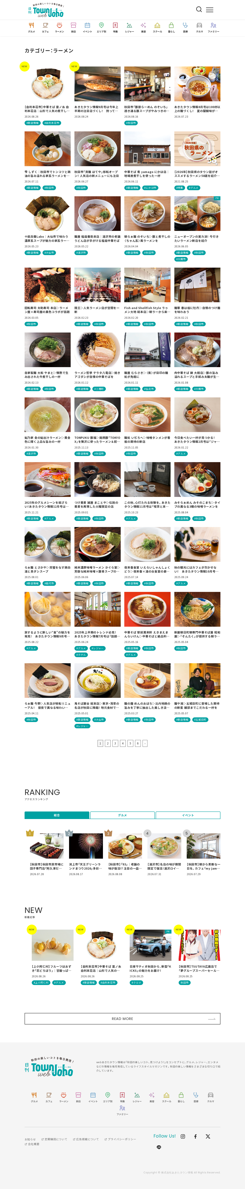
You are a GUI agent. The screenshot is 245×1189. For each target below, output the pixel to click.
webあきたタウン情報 (49, 1066)
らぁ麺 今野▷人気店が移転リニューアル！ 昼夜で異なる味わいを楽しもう (48, 705)
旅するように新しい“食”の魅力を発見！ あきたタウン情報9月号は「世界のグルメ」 (47, 634)
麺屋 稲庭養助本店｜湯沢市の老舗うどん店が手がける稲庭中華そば (97, 238)
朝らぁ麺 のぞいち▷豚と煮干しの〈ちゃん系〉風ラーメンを (147, 238)
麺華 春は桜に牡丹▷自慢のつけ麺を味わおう (197, 310)
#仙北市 (149, 389)
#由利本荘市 (51, 123)
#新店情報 (33, 123)
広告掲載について (87, 1139)
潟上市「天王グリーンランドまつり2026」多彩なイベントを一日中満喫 (85, 866)
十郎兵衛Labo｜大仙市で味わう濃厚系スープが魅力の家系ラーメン (47, 238)
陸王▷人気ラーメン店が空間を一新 (96, 310)
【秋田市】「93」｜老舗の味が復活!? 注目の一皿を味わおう (125, 866)
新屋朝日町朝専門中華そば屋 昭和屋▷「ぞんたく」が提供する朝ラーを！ (197, 634)
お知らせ (30, 1139)
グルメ (122, 815)
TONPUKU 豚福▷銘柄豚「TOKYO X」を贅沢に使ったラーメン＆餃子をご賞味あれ (97, 440)
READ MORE (122, 1018)
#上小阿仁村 (41, 982)
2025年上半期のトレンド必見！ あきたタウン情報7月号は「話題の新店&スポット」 (97, 634)
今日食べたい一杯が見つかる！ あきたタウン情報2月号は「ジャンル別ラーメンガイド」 (197, 440)
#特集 (179, 187)
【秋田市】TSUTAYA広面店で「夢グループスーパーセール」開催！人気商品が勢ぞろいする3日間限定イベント (199, 968)
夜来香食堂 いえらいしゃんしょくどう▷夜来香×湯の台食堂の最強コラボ (147, 569)
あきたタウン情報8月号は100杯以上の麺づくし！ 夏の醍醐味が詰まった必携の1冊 (197, 109)
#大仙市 (49, 252)
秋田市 (185, 982)
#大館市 (181, 259)
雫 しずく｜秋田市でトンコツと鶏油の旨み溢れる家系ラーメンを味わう (48, 174)
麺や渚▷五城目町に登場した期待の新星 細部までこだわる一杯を (197, 705)
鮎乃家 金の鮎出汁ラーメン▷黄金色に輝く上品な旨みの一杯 (47, 440)
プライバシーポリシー (121, 1139)
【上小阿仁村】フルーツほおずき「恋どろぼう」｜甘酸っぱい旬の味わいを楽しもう (51, 968)
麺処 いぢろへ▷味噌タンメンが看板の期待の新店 (147, 440)
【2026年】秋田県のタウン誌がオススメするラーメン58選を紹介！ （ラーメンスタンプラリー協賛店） (197, 174)
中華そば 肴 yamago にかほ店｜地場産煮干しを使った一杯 (146, 174)
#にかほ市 (150, 187)
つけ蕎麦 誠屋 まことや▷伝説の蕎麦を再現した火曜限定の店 (96, 504)
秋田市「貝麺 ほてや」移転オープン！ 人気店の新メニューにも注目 (96, 174)
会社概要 (33, 1144)
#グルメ (193, 187)
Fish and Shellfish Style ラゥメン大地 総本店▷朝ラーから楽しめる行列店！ (147, 310)
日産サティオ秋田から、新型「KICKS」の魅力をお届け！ (150, 968)
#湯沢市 (81, 252)
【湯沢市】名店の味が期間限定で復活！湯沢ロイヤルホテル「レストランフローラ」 (164, 866)
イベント (188, 815)
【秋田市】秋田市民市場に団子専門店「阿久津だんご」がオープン (47, 866)
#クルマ (136, 982)
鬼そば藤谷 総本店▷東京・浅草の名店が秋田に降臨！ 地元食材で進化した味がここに (96, 705)
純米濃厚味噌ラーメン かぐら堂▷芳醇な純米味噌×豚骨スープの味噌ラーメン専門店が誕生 (97, 569)
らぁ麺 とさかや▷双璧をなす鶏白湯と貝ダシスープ (48, 569)
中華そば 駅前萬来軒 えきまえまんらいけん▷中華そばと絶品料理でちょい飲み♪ (146, 634)
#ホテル (81, 654)
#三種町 (99, 389)
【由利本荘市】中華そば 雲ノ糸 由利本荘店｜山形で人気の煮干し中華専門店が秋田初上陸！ (47, 109)
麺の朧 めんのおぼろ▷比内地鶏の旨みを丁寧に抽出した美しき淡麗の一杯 (147, 705)
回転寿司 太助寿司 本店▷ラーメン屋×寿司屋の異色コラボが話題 (47, 310)
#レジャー (98, 648)
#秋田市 (131, 123)
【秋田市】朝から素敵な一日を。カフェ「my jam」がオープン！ (203, 866)
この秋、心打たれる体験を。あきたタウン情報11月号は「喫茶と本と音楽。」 (147, 504)
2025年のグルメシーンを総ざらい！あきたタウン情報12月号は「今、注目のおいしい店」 (46, 504)
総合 (57, 815)
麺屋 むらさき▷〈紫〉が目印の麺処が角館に (146, 375)
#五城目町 (200, 719)
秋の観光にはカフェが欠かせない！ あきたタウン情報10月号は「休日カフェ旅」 (196, 569)
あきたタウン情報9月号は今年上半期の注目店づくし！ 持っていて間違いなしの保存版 (96, 109)
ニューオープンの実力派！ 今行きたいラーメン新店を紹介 (196, 238)
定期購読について (55, 1139)
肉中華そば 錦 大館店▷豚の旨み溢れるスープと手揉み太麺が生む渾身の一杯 (196, 375)
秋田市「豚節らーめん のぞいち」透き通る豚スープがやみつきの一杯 (146, 109)
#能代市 (49, 583)
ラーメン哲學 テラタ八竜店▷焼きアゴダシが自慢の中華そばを (97, 375)
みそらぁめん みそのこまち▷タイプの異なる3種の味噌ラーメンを (197, 504)
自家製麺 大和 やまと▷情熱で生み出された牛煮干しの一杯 (47, 375)
